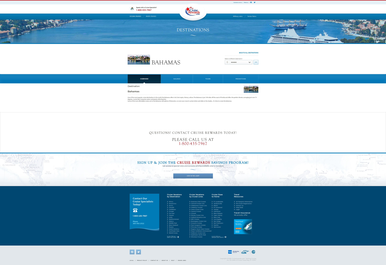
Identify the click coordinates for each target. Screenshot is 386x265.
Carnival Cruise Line (197, 203)
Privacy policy (142, 260)
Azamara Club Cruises (198, 201)
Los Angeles (218, 219)
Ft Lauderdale (218, 201)
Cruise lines (182, 260)
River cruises (151, 16)
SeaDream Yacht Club (198, 235)
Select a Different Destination (233, 58)
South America (174, 229)
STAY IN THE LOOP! (193, 176)
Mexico (171, 221)
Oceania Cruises (196, 223)
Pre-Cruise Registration (244, 203)
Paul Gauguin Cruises (198, 225)
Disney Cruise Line (197, 215)
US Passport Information (244, 201)
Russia (171, 227)
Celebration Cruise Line (199, 205)
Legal (238, 209)
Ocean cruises (135, 16)
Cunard (193, 213)
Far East (172, 213)
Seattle (216, 225)
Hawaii (171, 215)
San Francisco (218, 223)
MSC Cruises (195, 219)
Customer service (238, 2)
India (170, 217)
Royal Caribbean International (201, 231)
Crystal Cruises (196, 211)
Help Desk (239, 207)
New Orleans (218, 213)
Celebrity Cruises (196, 207)
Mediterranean (174, 219)
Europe (171, 211)
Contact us (239, 205)
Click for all (171, 237)
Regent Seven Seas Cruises (200, 229)
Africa (171, 201)
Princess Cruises (196, 227)
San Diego (217, 221)
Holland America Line (198, 217)
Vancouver (217, 227)
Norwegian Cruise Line (198, 221)
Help (172, 260)
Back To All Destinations (248, 53)
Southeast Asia (174, 231)
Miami (216, 205)
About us (246, 2)
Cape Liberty (218, 215)
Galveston (217, 211)
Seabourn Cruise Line (198, 233)
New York (217, 217)
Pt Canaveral (218, 207)
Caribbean (172, 209)
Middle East (173, 223)
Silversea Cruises (196, 237)
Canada (171, 207)
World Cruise (173, 233)
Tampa (216, 209)
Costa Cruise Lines (197, 209)
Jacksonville (218, 203)
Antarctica (172, 203)
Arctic (171, 205)
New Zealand (173, 225)
